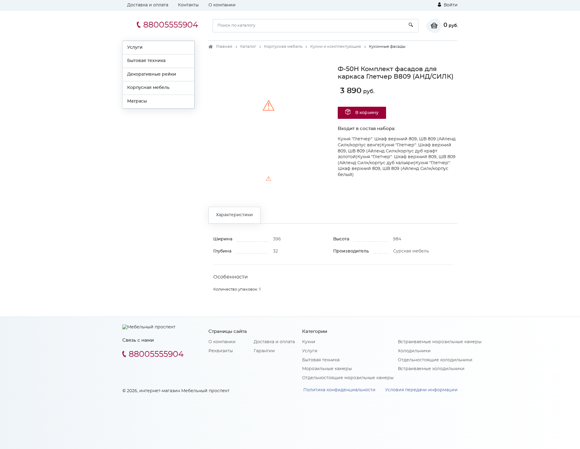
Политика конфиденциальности (339, 390)
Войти (450, 5)
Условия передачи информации (421, 390)
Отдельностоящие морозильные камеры (348, 378)
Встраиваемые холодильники (431, 369)
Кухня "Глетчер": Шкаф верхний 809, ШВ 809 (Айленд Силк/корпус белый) (394, 169)
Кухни (308, 342)
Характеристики (234, 215)
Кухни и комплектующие (335, 47)
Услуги (135, 47)
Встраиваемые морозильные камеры (440, 342)
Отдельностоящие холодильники (435, 360)
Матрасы (137, 101)
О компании (222, 5)
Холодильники (414, 351)
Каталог (248, 47)
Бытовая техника (146, 61)
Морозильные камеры (327, 369)
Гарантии (264, 351)
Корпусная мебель (148, 88)
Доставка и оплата (147, 5)
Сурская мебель (411, 251)
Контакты (188, 5)
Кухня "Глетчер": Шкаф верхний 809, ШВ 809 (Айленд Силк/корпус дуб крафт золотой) (394, 151)
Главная (224, 47)
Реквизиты (220, 351)
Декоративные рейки (151, 74)
